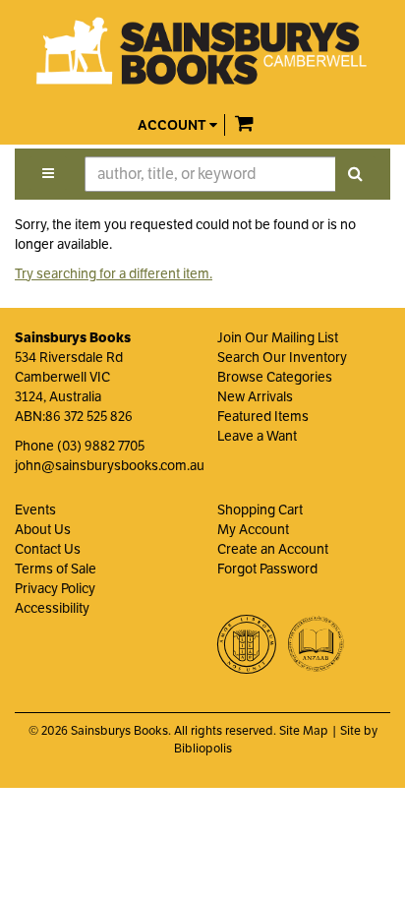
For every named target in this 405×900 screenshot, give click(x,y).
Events (35, 509)
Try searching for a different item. (113, 273)
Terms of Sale (55, 568)
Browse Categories (274, 377)
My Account (253, 529)
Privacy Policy (55, 588)
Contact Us (48, 549)
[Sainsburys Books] (202, 52)
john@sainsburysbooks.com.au (109, 465)
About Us (43, 529)
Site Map (303, 731)
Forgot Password (267, 568)
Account (173, 125)
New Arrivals (255, 396)
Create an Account (272, 549)
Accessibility (52, 608)
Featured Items (263, 416)
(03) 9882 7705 (101, 445)
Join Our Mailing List (277, 337)
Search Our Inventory (282, 357)
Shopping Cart (260, 509)
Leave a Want (257, 436)
